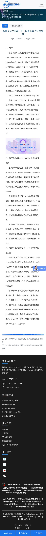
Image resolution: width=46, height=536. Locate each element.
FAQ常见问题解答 (16, 26)
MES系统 (33, 168)
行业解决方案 (7, 441)
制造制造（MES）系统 (10, 400)
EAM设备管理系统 (8, 416)
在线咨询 (23, 533)
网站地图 (30, 516)
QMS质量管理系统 (8, 408)
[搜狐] (4, 470)
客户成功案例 (7, 437)
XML (39, 516)
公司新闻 (5, 433)
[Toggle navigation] (41, 5)
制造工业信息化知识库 (10, 445)
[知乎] (4, 464)
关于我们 (5, 429)
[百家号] (4, 459)
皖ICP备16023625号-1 (15, 516)
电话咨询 (8, 533)
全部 (5, 26)
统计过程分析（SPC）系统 (11, 412)
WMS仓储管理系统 (8, 404)
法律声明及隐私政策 (23, 519)
